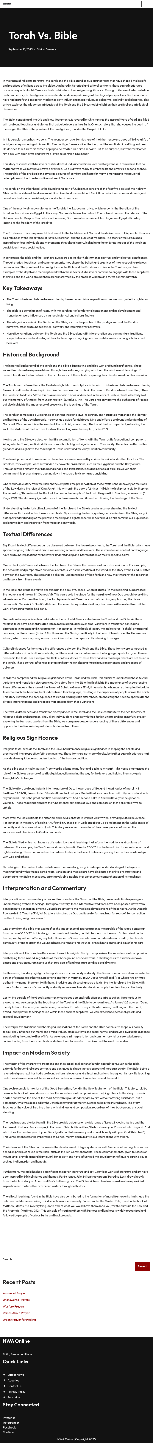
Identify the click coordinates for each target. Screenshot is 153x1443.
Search (7, 1259)
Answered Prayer (14, 1293)
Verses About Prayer (16, 1313)
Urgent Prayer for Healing (19, 1319)
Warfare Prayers (13, 1306)
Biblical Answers (46, 49)
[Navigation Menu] (145, 4)
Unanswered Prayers (16, 1300)
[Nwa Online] (7, 4)
